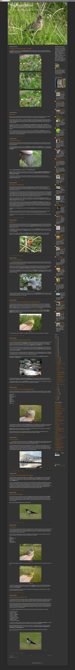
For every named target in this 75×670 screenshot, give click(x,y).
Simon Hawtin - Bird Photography (59, 445)
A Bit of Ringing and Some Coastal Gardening (21, 389)
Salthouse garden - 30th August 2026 (62, 119)
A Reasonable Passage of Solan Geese (20, 340)
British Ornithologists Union (60, 410)
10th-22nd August (62, 206)
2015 (57, 352)
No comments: (22, 180)
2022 (57, 343)
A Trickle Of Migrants (15, 140)
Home (31, 655)
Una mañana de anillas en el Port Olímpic (62, 176)
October (58, 360)
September (58, 361)
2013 (57, 355)
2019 (57, 347)
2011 (57, 396)
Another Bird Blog (59, 215)
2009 (57, 398)
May (57, 389)
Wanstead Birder (58, 225)
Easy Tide (57, 418)
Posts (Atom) (15, 657)
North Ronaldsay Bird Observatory (59, 439)
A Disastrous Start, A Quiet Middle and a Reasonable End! (24, 302)
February (58, 393)
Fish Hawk (12, 114)
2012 (57, 356)
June (57, 388)
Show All (65, 332)
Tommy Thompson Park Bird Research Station (60, 448)
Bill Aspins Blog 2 (58, 405)
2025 (57, 339)
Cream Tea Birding (59, 256)
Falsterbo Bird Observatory (60, 420)
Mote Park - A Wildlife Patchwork (60, 436)
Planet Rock (57, 442)
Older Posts (49, 655)
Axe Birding (58, 291)
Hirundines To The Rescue (16, 184)
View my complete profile (58, 74)
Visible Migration (58, 449)
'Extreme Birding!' (62, 292)
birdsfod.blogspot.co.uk (13, 630)
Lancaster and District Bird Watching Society (60, 429)
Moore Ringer (58, 435)
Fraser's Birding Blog (59, 421)
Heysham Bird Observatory (60, 91)
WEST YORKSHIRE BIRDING (60, 109)
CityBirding (58, 277)
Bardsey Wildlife (58, 195)
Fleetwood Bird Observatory (34, 308)
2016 (57, 351)
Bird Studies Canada (59, 406)
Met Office (57, 432)
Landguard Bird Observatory (60, 431)
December (58, 357)
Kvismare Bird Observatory (60, 428)
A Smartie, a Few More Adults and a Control (21, 475)
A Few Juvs (12, 527)
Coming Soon (62, 216)
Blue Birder (57, 409)
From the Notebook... (59, 246)
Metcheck (57, 433)
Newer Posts (12, 655)
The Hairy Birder (21, 5)
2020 (57, 346)
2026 (57, 338)
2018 (57, 348)
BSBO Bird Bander (58, 411)
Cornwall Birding (58, 414)
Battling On (12, 222)
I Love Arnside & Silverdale (60, 284)
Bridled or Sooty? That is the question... (62, 248)
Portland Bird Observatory (59, 443)
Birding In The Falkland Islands (60, 408)
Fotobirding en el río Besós (60, 174)
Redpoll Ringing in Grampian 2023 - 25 (62, 324)
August (58, 362)
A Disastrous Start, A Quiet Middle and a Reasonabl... (60, 372)
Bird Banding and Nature (60, 311)
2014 (57, 353)
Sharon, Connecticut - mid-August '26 (62, 186)
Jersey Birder (58, 427)
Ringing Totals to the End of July (18, 597)
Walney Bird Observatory (60, 101)
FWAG (57, 422)
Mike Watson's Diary (59, 434)
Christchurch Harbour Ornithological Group (59, 413)
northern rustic (58, 184)
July (57, 386)
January (58, 394)
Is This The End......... (15, 439)
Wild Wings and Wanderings (60, 301)
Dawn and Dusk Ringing (15, 494)
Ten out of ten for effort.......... (17, 260)
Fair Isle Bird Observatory (59, 419)
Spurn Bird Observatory (59, 446)
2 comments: (22, 255)
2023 (57, 342)
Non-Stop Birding (58, 149)
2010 (57, 397)
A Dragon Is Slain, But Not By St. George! (20, 48)
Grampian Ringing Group (60, 322)
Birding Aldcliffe (58, 407)
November (58, 358)
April (57, 390)
